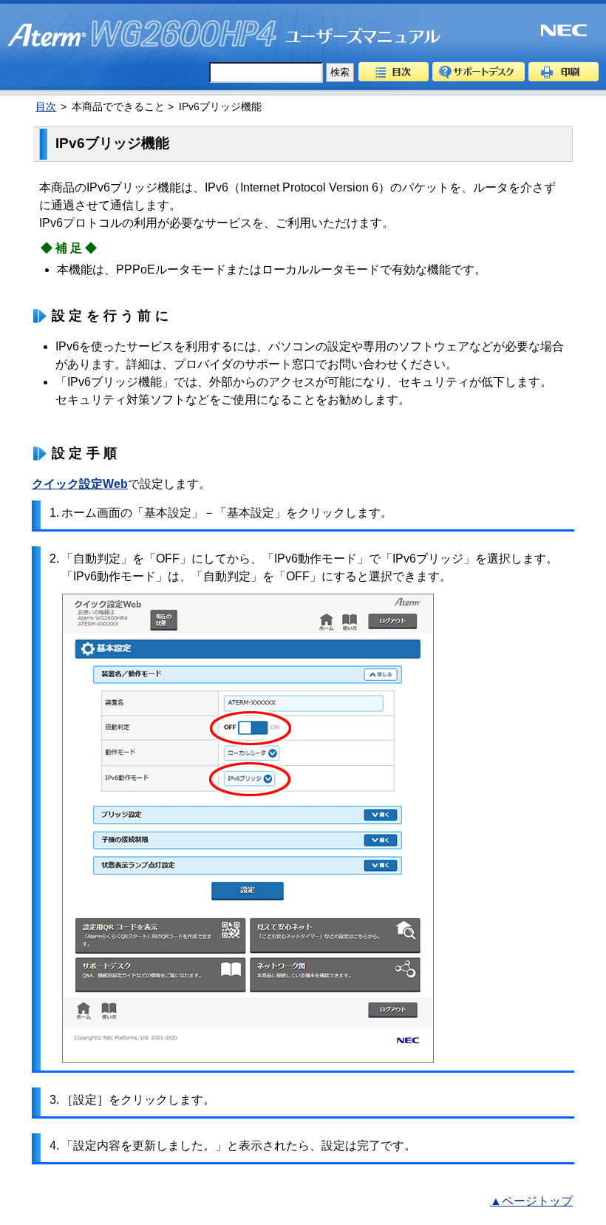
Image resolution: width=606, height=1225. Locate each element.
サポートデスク (478, 71)
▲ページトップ (531, 1201)
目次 (393, 71)
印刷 (563, 71)
